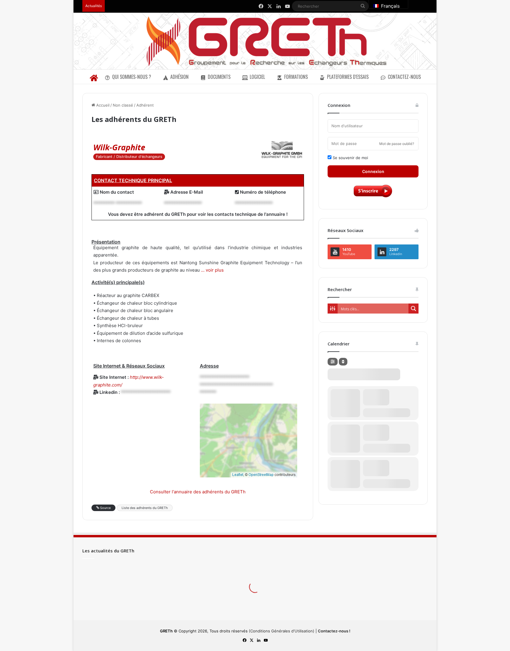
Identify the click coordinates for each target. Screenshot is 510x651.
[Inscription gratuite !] (373, 197)
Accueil (102, 105)
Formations (296, 76)
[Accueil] (93, 77)
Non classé (123, 105)
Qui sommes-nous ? (131, 76)
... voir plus (212, 270)
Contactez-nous (404, 76)
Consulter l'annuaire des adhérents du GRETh (198, 492)
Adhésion (179, 76)
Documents (219, 76)
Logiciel (257, 76)
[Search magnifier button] (413, 309)
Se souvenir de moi (349, 157)
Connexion (373, 171)
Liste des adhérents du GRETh (145, 508)
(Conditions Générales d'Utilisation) (281, 631)
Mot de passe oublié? (396, 143)
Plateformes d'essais (348, 76)
